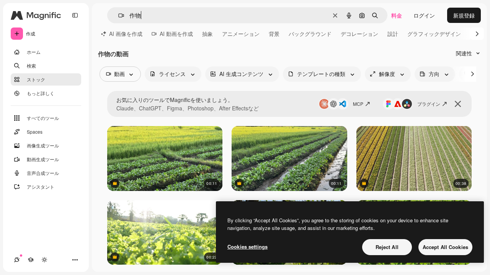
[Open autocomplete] (118, 15)
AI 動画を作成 (176, 33)
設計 (392, 33)
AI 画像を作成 (125, 33)
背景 (274, 33)
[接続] (17, 260)
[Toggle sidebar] (75, 15)
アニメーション (241, 33)
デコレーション (359, 33)
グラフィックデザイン (434, 33)
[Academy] (30, 260)
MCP (358, 103)
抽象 (207, 33)
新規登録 (464, 15)
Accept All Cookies (445, 247)
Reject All (387, 247)
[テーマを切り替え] (44, 260)
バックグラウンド (310, 33)
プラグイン (428, 103)
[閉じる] (457, 103)
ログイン (424, 15)
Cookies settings (247, 246)
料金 (396, 15)
